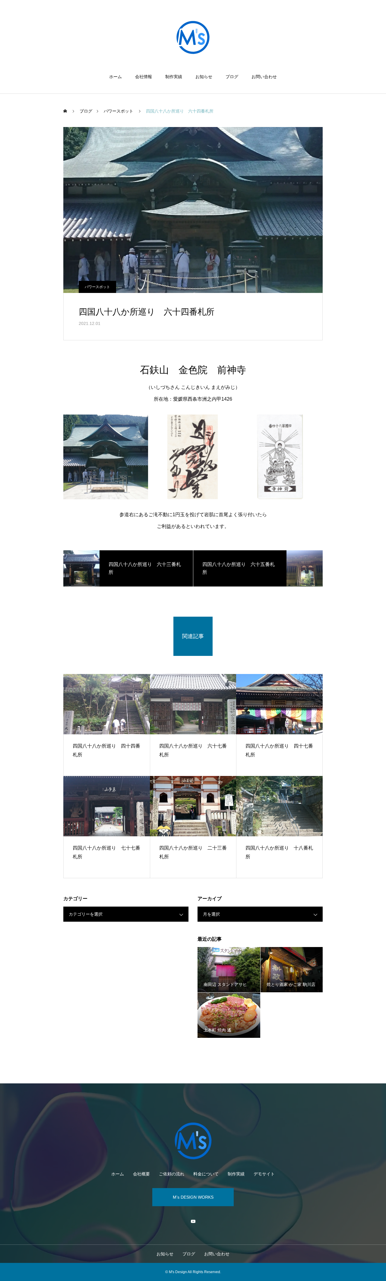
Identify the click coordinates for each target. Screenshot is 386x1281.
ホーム (115, 76)
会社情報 (143, 76)
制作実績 (173, 76)
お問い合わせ (264, 76)
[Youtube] (193, 1221)
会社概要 (141, 1173)
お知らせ (203, 76)
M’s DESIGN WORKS (193, 1197)
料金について (206, 1173)
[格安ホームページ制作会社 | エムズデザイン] (193, 37)
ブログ (232, 76)
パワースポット (97, 287)
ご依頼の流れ (171, 1173)
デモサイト (264, 1173)
